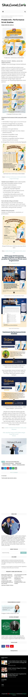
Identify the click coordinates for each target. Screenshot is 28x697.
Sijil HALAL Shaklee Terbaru (7, 585)
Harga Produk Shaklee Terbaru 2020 (6, 578)
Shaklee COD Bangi (6, 464)
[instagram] (7, 646)
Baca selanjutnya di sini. (14, 263)
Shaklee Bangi (18, 463)
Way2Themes (13, 693)
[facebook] (3, 646)
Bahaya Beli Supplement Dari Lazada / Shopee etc (6, 575)
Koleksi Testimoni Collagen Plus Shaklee (17, 668)
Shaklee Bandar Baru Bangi (8, 463)
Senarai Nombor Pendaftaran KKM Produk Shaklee (19, 582)
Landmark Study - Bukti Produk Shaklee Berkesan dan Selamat (7, 582)
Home (2, 15)
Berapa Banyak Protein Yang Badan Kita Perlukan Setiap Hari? (17, 674)
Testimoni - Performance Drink (11, 15)
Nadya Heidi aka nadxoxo (8, 25)
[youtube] (12, 646)
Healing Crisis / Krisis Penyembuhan (18, 578)
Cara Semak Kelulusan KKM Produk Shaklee (20, 575)
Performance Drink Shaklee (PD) (12, 461)
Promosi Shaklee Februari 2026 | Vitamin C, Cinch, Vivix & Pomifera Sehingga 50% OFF (17, 662)
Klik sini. (14, 435)
